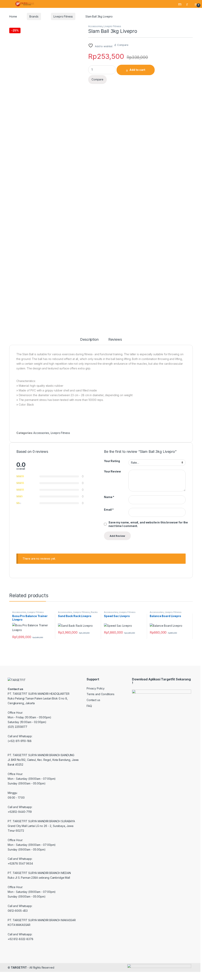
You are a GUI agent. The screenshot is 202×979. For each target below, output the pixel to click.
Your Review (112, 471)
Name (109, 497)
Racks (94, 612)
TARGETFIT (19, 967)
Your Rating (112, 461)
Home (13, 16)
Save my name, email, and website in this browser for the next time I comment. (148, 524)
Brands (33, 16)
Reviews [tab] (115, 339)
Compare (122, 44)
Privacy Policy (96, 688)
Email (109, 509)
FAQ (89, 706)
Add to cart (137, 69)
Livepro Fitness (63, 16)
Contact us (93, 700)
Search (180, 4)
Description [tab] (89, 339)
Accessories (95, 26)
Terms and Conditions (100, 694)
